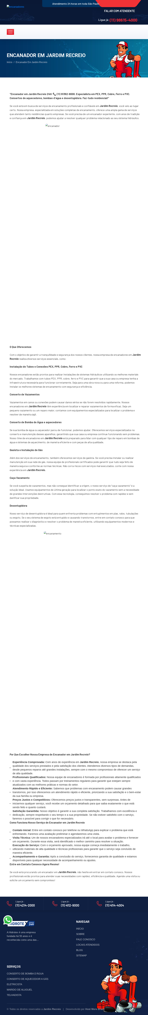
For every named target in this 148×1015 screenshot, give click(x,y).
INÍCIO (80, 928)
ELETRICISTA (14, 984)
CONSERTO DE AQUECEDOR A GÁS (27, 979)
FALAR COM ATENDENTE (119, 11)
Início (9, 62)
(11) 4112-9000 (70, 905)
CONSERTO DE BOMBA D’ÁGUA (25, 973)
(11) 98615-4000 (123, 20)
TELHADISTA (14, 995)
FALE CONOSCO (85, 939)
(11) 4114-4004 (114, 905)
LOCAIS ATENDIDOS (87, 944)
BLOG (79, 950)
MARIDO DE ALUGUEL (19, 989)
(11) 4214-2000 (25, 905)
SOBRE (80, 934)
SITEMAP (81, 955)
